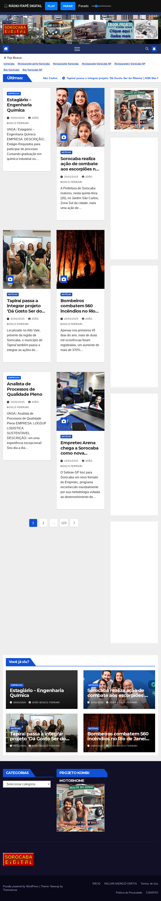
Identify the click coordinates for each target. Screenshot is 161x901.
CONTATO (152, 892)
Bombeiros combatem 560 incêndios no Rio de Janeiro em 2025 (77, 311)
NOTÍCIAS (66, 152)
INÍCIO (96, 883)
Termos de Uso (149, 883)
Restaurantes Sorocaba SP (130, 64)
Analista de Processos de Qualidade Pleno (24, 389)
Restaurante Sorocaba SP (96, 64)
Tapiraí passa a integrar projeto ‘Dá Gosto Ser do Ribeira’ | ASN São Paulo (25, 311)
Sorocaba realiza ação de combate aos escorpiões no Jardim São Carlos (79, 166)
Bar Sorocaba (11, 70)
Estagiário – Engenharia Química (19, 105)
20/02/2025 (18, 118)
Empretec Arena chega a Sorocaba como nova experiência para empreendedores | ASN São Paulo (80, 455)
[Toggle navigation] (77, 49)
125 (64, 523)
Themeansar (10, 889)
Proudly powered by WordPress (21, 886)
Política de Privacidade (129, 892)
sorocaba (9, 64)
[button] (147, 48)
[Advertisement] (134, 198)
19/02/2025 (18, 402)
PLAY (51, 6)
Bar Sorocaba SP (32, 70)
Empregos (14, 93)
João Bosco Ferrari (46, 702)
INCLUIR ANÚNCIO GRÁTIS (120, 883)
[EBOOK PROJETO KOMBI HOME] (134, 109)
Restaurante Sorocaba (66, 64)
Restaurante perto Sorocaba (34, 64)
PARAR (68, 6)
